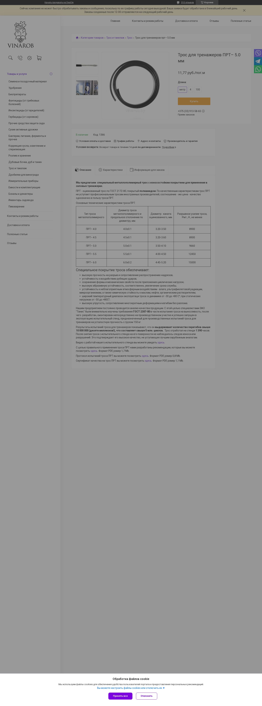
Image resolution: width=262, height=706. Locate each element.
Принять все (120, 696)
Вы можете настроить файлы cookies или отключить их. (130, 688)
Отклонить (147, 696)
